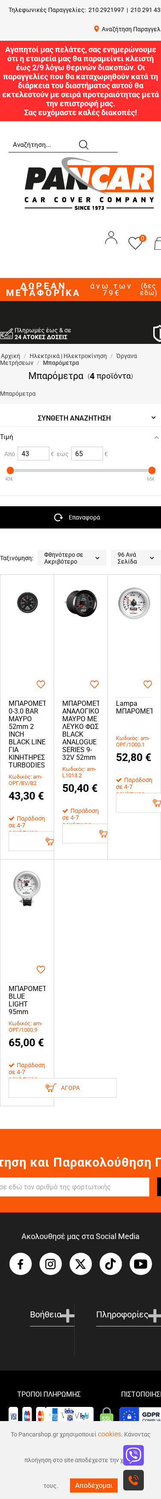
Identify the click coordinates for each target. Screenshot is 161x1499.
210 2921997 (106, 9)
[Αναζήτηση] (83, 143)
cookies (109, 1434)
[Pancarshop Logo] (89, 183)
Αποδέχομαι (93, 1485)
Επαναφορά (84, 517)
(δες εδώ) (149, 289)
